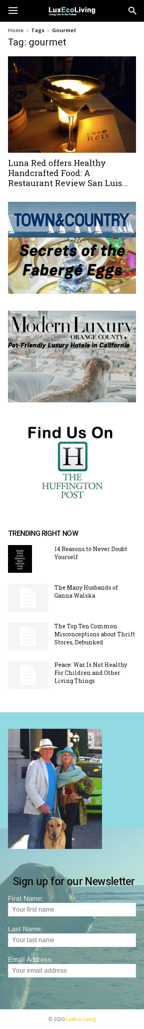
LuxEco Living (81, 1019)
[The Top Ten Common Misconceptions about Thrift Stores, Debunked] (28, 636)
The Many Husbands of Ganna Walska (86, 591)
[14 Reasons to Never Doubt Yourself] (20, 559)
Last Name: (25, 929)
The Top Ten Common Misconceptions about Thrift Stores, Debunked (94, 634)
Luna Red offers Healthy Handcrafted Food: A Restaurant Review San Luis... (68, 173)
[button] (133, 11)
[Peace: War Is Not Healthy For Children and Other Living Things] (28, 675)
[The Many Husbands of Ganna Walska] (28, 598)
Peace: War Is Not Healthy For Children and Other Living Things (90, 673)
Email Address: (30, 959)
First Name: (25, 898)
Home (16, 30)
